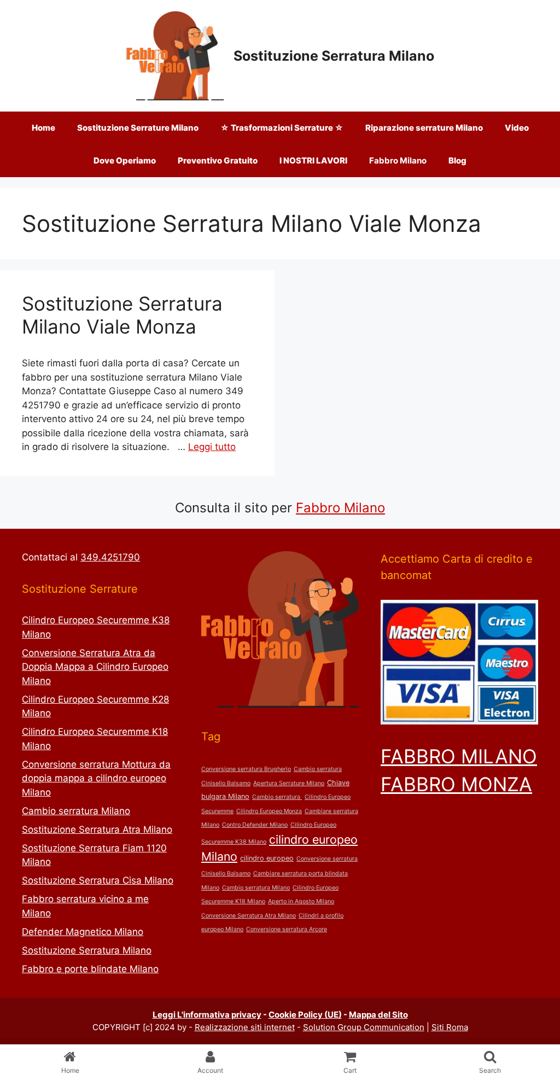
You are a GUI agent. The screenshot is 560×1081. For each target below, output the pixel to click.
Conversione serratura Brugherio (246, 769)
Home (43, 127)
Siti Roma (449, 1027)
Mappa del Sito (378, 1014)
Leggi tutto (212, 446)
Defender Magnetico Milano (82, 931)
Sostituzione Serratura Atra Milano (97, 829)
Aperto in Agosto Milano (301, 901)
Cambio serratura (277, 796)
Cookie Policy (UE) (305, 1014)
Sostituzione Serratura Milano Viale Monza (122, 315)
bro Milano (352, 508)
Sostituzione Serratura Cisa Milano (97, 880)
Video (517, 127)
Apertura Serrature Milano (288, 783)
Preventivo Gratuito (218, 160)
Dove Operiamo (125, 160)
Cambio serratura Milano (76, 810)
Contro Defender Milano (255, 824)
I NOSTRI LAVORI (313, 160)
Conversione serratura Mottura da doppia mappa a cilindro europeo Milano (96, 778)
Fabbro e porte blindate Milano (90, 968)
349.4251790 (110, 557)
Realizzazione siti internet (245, 1027)
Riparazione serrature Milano (424, 127)
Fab (307, 508)
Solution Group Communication (363, 1027)
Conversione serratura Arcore (286, 929)
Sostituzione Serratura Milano (334, 56)
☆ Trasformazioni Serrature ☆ (281, 127)
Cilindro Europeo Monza (269, 811)
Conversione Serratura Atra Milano (248, 915)
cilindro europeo (267, 858)
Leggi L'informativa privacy (207, 1014)
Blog (457, 160)
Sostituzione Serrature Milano (138, 127)
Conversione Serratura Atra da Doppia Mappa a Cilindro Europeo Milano (95, 666)
